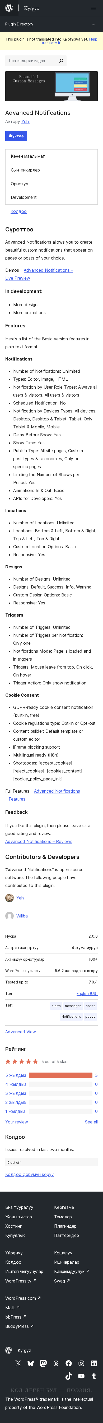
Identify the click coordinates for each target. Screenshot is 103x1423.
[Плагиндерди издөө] (61, 60)
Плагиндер (65, 1226)
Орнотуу (19, 183)
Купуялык (15, 1235)
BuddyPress (19, 1326)
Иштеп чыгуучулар (24, 1271)
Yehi (25, 121)
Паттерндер (66, 1235)
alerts (56, 1006)
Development (24, 197)
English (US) (87, 993)
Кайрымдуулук (72, 1271)
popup (90, 1016)
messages (73, 1006)
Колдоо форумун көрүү (29, 1174)
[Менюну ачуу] (94, 8)
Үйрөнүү (14, 1252)
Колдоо (19, 211)
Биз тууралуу (19, 1207)
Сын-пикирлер (25, 170)
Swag (62, 1281)
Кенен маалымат (28, 156)
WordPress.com (23, 1298)
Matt (12, 1307)
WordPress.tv (21, 1281)
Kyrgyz (24, 1350)
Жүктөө (16, 136)
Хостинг (13, 1226)
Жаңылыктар (18, 1216)
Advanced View (20, 1031)
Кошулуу (63, 1252)
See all (91, 1122)
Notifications (71, 1016)
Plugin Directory (19, 24)
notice (91, 1006)
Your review (16, 1122)
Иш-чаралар (66, 1262)
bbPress (16, 1317)
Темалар (63, 1216)
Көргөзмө (64, 1207)
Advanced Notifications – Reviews (38, 841)
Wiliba (22, 916)
